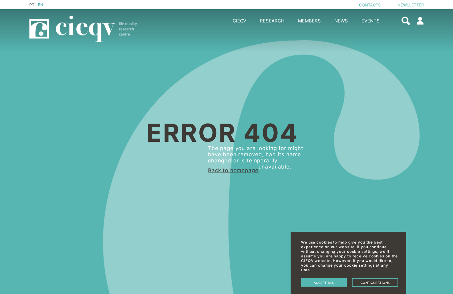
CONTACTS (370, 4)
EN (41, 4)
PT (32, 4)
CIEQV (239, 21)
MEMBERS (309, 21)
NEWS (341, 21)
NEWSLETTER (411, 4)
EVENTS (370, 21)
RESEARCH (272, 21)
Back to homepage (233, 170)
